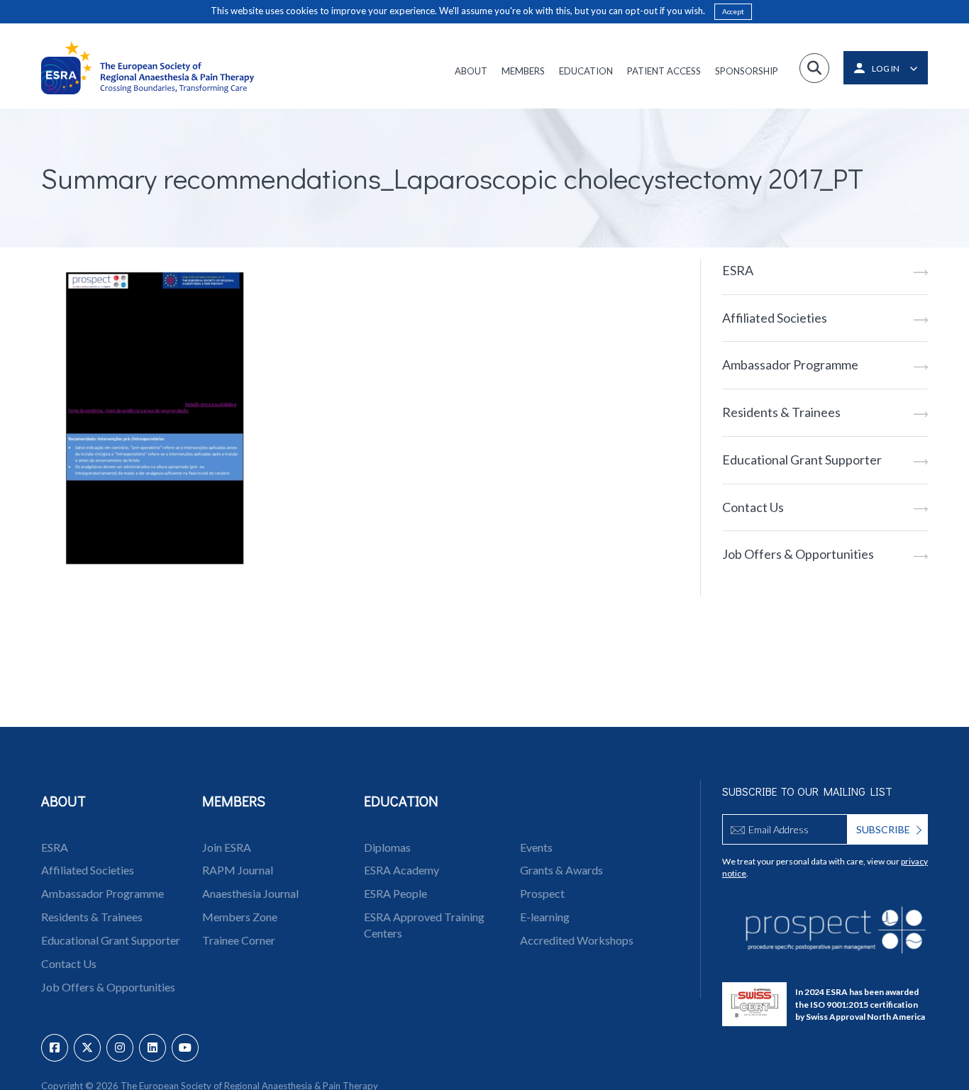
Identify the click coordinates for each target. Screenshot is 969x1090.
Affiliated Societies (774, 318)
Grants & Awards (561, 870)
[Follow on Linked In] (152, 1048)
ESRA (737, 270)
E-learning (545, 916)
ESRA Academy (401, 870)
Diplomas (387, 847)
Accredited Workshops (576, 940)
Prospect (542, 893)
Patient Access (664, 71)
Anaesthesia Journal (250, 893)
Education (586, 71)
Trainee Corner (238, 940)
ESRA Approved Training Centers (424, 925)
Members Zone (239, 916)
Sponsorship (746, 71)
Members (523, 71)
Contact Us (753, 507)
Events (536, 847)
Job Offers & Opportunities (798, 554)
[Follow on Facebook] (54, 1048)
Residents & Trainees (781, 412)
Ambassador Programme (790, 364)
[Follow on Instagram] (119, 1048)
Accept (733, 11)
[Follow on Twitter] (87, 1048)
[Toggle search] (814, 68)
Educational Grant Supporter (802, 459)
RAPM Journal (237, 870)
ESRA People (395, 893)
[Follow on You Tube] (185, 1048)
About (471, 71)
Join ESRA (226, 847)
